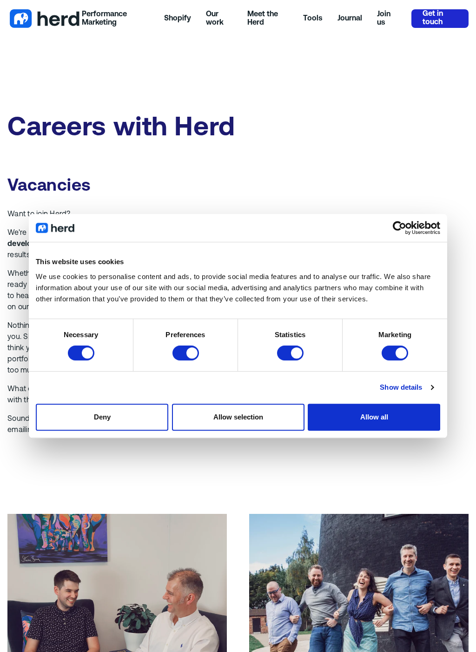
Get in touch (433, 18)
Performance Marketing (104, 19)
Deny (102, 417)
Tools (313, 18)
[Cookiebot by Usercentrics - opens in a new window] (399, 228)
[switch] (185, 353)
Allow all (374, 417)
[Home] (44, 18)
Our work (215, 19)
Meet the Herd (262, 19)
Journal (349, 18)
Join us (383, 19)
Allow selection (238, 417)
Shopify (177, 18)
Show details (401, 387)
